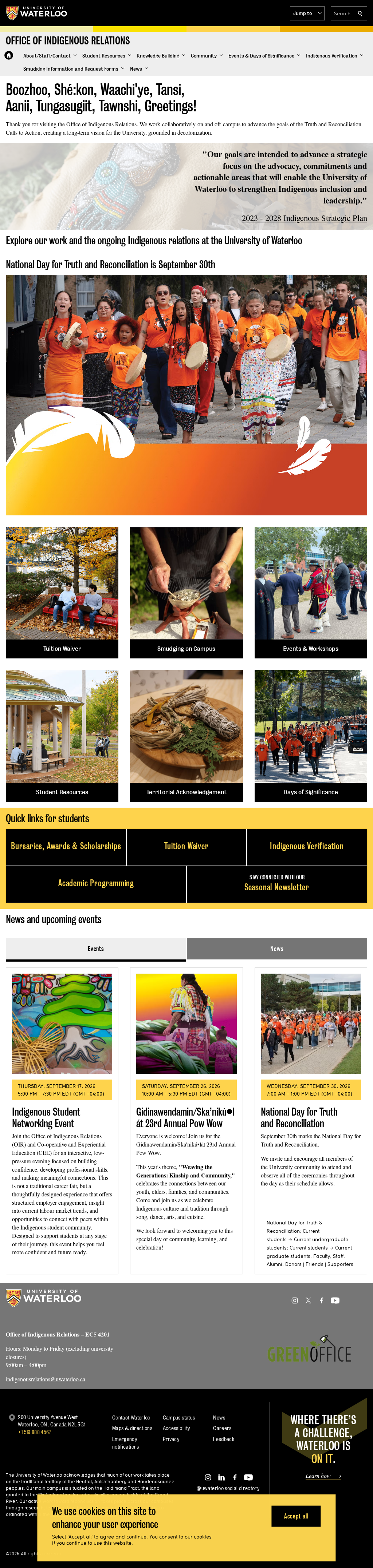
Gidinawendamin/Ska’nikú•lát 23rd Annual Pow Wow (185, 1117)
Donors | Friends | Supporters (319, 1264)
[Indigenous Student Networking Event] (62, 1024)
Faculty (321, 1256)
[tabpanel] (186, 1118)
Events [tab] (96, 949)
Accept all (296, 1516)
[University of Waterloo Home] (37, 13)
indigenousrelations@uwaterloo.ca (45, 1379)
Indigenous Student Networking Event (46, 1117)
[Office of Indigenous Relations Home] (8, 55)
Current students (309, 1248)
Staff (338, 1256)
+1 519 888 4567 (34, 1432)
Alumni (274, 1264)
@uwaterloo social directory (228, 1488)
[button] (307, 13)
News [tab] (277, 949)
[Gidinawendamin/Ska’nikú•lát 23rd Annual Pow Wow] (186, 1024)
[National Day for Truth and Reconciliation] (311, 1024)
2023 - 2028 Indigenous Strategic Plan (304, 217)
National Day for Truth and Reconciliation (299, 1117)
